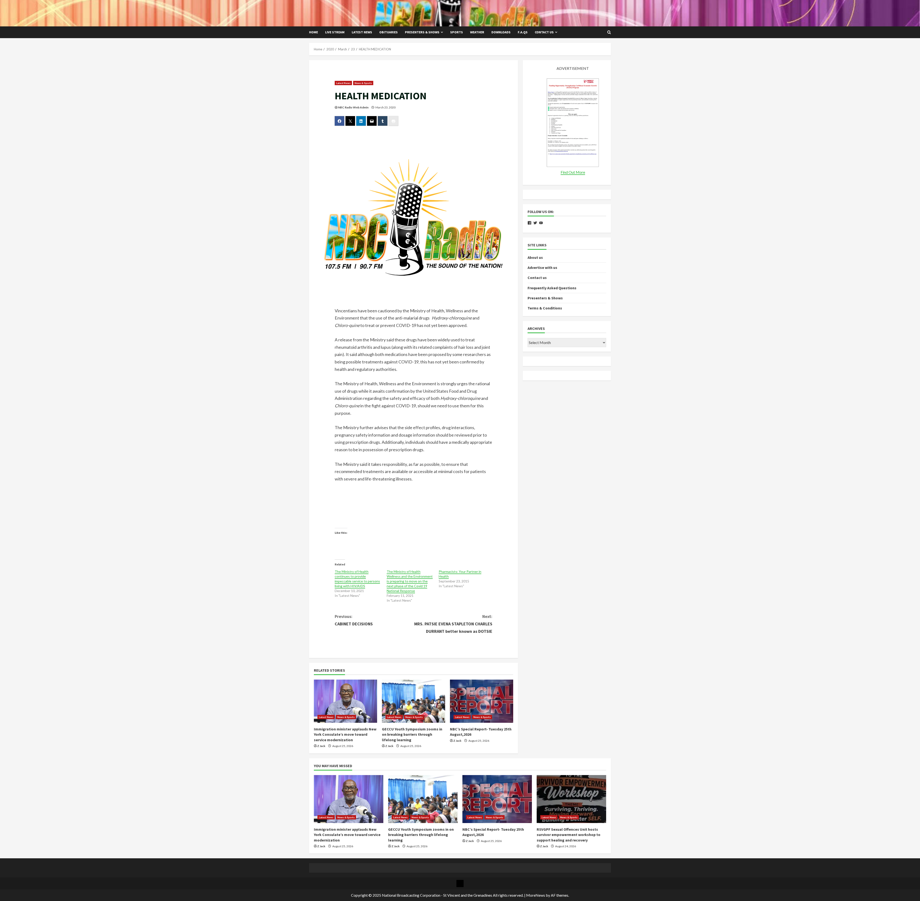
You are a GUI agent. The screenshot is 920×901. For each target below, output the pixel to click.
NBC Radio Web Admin (353, 107)
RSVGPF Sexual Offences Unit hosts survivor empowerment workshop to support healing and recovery (568, 834)
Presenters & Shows (422, 32)
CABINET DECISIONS (354, 620)
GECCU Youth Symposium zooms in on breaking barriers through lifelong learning (412, 734)
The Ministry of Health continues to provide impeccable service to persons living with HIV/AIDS (357, 578)
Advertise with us (542, 267)
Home (313, 32)
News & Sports (363, 83)
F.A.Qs (523, 32)
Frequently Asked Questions (552, 287)
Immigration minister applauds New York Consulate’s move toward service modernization (345, 734)
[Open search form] (609, 32)
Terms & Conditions (545, 308)
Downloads (501, 32)
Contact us (544, 32)
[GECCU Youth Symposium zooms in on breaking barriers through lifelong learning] (413, 701)
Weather (477, 32)
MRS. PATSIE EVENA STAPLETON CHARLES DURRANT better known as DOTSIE (453, 624)
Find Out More (573, 172)
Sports (456, 32)
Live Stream (335, 32)
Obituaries (388, 32)
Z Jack (321, 746)
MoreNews (535, 895)
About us (535, 257)
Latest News (362, 32)
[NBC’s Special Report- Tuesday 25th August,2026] (481, 701)
